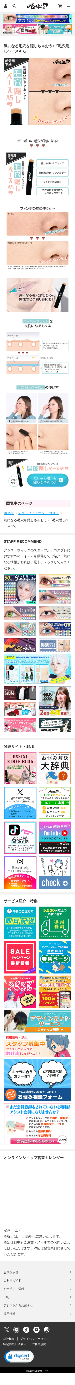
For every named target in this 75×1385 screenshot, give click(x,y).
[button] (18, 1357)
